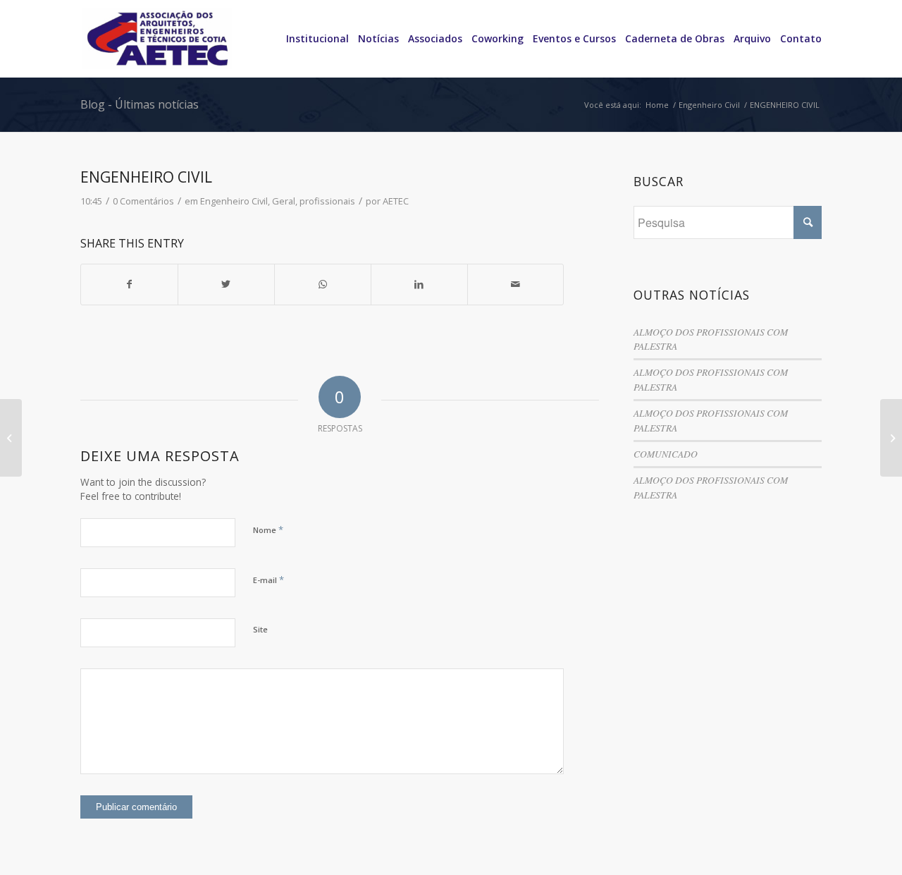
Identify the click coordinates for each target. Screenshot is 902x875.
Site (260, 629)
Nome (268, 529)
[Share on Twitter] (226, 284)
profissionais (327, 201)
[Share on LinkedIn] (419, 284)
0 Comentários (143, 201)
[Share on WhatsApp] (323, 284)
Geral (283, 201)
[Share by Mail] (516, 284)
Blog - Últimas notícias (139, 104)
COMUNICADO (666, 453)
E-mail (268, 579)
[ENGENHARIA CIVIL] (11, 438)
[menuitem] (313, 39)
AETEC (396, 201)
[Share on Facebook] (129, 284)
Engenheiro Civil (234, 201)
